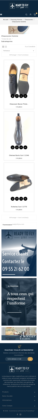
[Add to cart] (13, 96)
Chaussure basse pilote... (19, 104)
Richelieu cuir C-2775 (19, 207)
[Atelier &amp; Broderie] (19, 333)
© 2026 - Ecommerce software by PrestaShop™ (19, 411)
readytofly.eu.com (18, 224)
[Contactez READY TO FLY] (19, 252)
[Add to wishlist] (17, 96)
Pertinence (19, 51)
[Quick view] (25, 96)
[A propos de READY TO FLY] (19, 301)
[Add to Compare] (21, 96)
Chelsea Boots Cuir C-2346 (19, 155)
